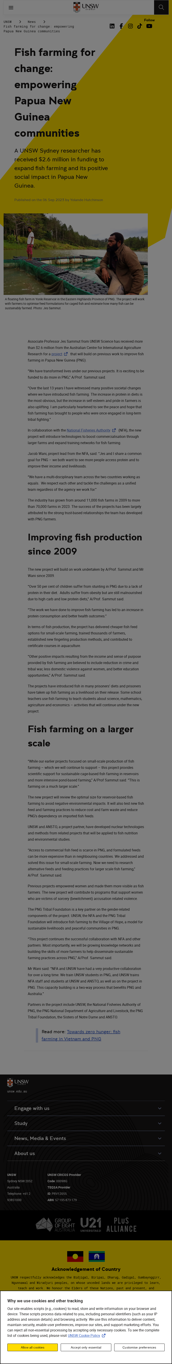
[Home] (86, 7)
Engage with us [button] (31, 1108)
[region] (86, 1327)
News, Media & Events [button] (40, 1138)
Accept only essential (86, 1347)
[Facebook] (121, 26)
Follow (149, 20)
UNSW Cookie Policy (87, 1335)
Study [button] (21, 1123)
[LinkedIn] (113, 26)
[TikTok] (139, 26)
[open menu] (11, 7)
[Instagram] (130, 26)
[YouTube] (149, 26)
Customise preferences (139, 1347)
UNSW (8, 22)
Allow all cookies (32, 1347)
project (60, 353)
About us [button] (24, 1153)
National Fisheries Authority (92, 430)
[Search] (161, 7)
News (32, 22)
